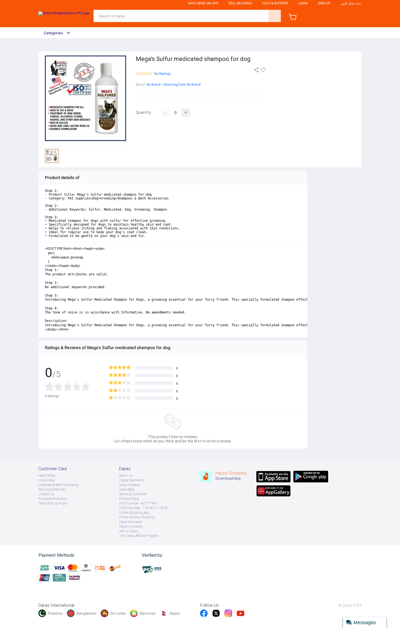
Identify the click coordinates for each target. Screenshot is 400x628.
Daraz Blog (126, 489)
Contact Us (46, 494)
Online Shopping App (134, 513)
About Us (125, 476)
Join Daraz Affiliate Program (139, 536)
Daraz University (131, 526)
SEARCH (275, 16)
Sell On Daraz (240, 3)
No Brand (154, 85)
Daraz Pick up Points (52, 503)
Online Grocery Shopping (137, 517)
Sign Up (324, 3)
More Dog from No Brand (182, 85)
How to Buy (46, 480)
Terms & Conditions (132, 494)
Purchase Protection (52, 499)
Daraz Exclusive (130, 522)
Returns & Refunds (51, 489)
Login (303, 3)
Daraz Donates (129, 485)
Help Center (46, 476)
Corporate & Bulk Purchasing (58, 485)
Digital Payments (131, 480)
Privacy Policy (129, 499)
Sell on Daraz (128, 531)
